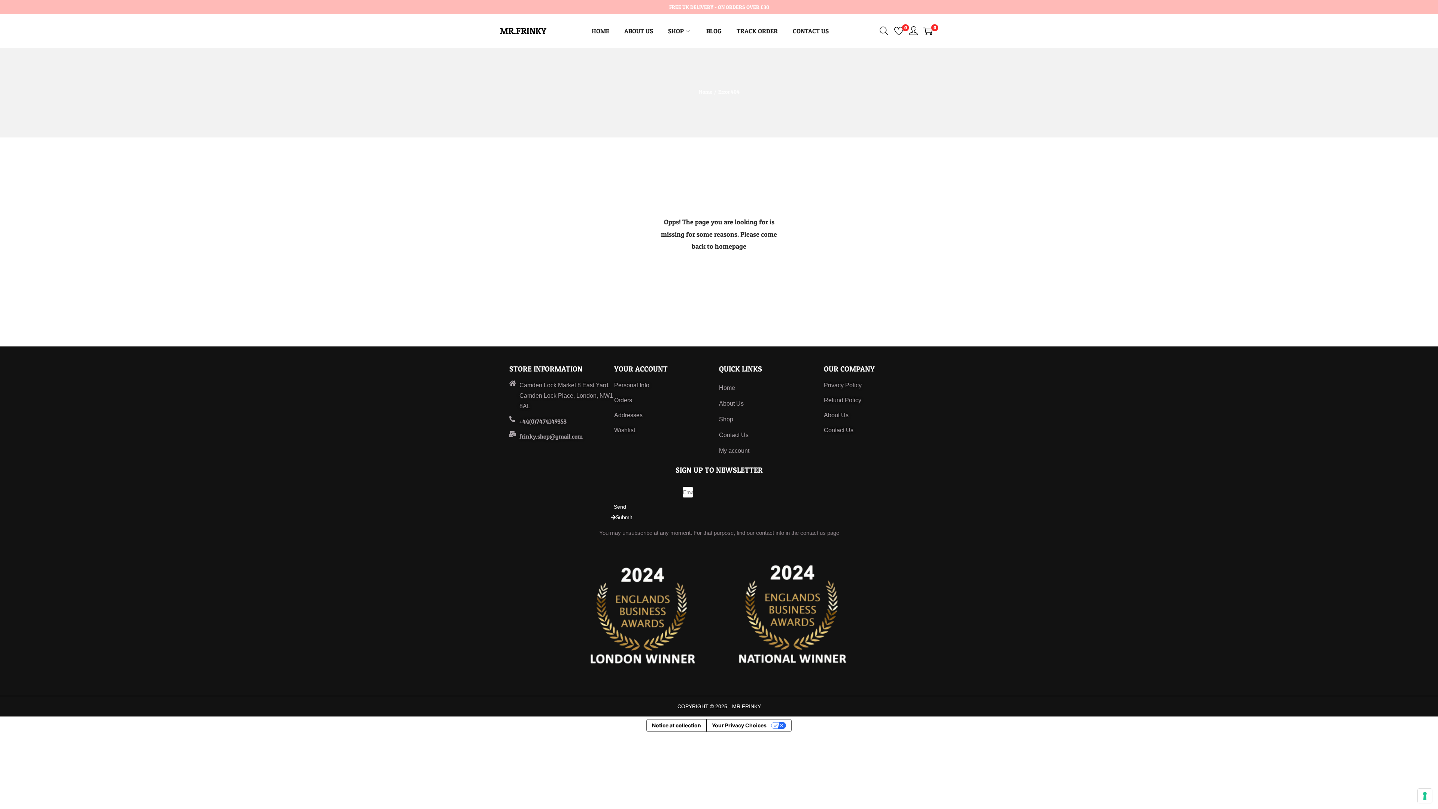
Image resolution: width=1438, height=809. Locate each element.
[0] (898, 31)
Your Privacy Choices (739, 725)
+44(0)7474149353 (543, 421)
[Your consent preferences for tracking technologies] (1425, 796)
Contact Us (734, 435)
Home (705, 91)
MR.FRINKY (523, 30)
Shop (726, 419)
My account (734, 451)
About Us (731, 403)
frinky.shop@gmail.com (551, 436)
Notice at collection (676, 725)
